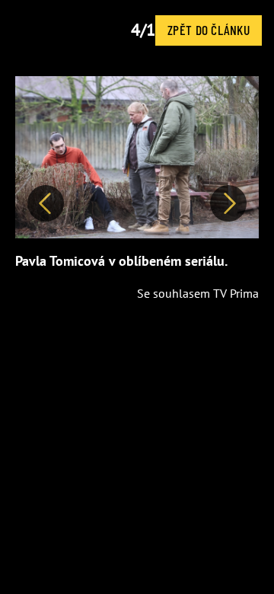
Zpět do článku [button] (208, 29)
